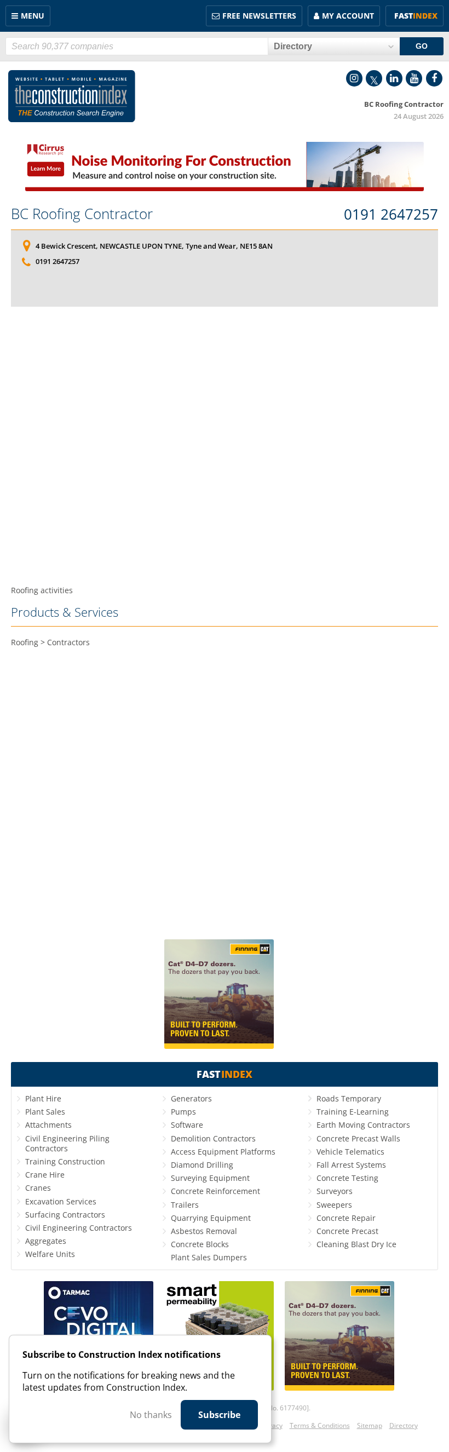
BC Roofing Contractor (82, 213)
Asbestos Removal (204, 1231)
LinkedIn (394, 78)
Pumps (183, 1111)
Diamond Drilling (202, 1165)
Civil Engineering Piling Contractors (67, 1143)
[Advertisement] (224, 446)
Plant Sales (45, 1111)
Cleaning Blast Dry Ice (356, 1244)
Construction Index (71, 96)
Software (187, 1125)
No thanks (151, 1415)
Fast (416, 15)
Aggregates (45, 1241)
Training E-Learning (352, 1111)
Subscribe (219, 1415)
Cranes (38, 1188)
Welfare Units (50, 1254)
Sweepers (334, 1205)
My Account (348, 15)
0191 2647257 (391, 214)
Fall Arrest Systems (351, 1165)
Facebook (434, 78)
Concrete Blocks (200, 1244)
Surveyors (334, 1191)
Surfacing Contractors (65, 1214)
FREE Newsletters (259, 15)
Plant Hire (43, 1098)
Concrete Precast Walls (358, 1138)
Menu (32, 15)
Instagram (354, 78)
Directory (403, 1425)
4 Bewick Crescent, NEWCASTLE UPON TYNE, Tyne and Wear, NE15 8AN (154, 246)
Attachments (48, 1125)
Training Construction (65, 1161)
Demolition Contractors (213, 1138)
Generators (191, 1098)
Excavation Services (60, 1201)
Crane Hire (45, 1174)
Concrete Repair (346, 1218)
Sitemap (369, 1425)
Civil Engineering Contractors (78, 1228)
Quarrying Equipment (211, 1218)
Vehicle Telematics (350, 1151)
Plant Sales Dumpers (209, 1257)
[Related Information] (224, 188)
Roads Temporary (348, 1098)
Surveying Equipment (210, 1178)
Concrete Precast (347, 1231)
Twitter (374, 78)
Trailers (185, 1205)
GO (422, 46)
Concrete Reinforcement (215, 1191)
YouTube (414, 78)
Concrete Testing (347, 1178)
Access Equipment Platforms (223, 1151)
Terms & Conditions (320, 1425)
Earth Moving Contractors (363, 1125)
